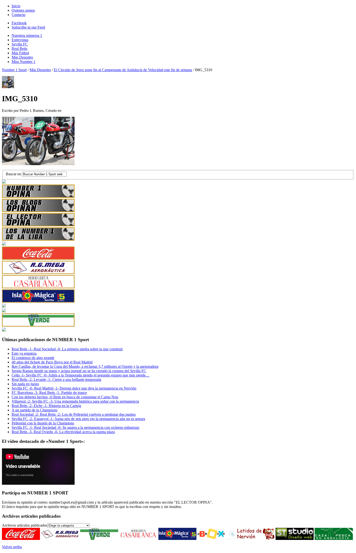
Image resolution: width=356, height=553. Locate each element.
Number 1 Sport (14, 70)
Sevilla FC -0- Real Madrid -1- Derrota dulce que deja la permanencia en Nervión (74, 388)
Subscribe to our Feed (28, 27)
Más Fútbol (20, 53)
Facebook (19, 23)
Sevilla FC (20, 44)
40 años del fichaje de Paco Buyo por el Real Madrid (52, 362)
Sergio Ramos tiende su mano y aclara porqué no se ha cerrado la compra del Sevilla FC (79, 371)
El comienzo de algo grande (33, 358)
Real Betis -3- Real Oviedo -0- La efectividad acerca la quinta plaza (63, 432)
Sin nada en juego (25, 384)
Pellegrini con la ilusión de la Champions (43, 423)
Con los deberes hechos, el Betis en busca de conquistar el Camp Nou (65, 397)
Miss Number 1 (23, 62)
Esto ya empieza (24, 353)
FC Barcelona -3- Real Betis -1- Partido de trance (49, 393)
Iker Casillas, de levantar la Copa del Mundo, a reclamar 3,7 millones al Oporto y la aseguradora (85, 366)
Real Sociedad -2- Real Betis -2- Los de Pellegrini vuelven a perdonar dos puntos (74, 414)
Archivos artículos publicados (24, 525)
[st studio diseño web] (295, 539)
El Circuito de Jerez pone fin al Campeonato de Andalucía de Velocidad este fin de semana (123, 70)
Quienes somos (23, 10)
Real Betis (19, 48)
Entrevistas (20, 40)
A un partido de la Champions (34, 410)
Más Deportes (22, 57)
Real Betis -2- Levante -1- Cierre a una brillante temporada (56, 379)
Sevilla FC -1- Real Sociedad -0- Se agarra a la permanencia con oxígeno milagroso (75, 427)
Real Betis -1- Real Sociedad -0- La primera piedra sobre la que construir (67, 349)
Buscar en (14, 174)
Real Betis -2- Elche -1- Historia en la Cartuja (46, 406)
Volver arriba (12, 547)
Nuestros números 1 (27, 35)
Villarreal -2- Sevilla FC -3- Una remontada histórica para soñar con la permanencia (75, 401)
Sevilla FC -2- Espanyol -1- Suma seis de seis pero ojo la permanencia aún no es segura (78, 419)
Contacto (18, 15)
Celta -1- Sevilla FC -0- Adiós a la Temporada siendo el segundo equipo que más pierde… (80, 375)
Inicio (16, 6)
